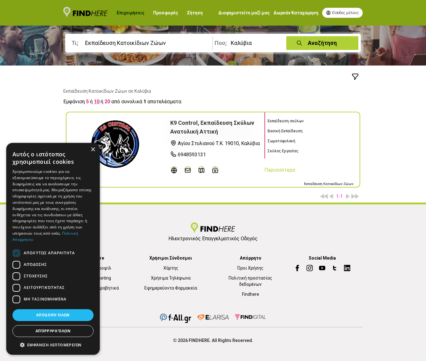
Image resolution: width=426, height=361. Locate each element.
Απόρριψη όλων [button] (53, 331)
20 (107, 102)
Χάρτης (170, 268)
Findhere (250, 294)
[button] (53, 345)
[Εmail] (187, 170)
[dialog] (53, 249)
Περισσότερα (279, 170)
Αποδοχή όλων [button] (53, 315)
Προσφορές (165, 12)
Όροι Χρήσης (250, 268)
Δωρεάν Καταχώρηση (296, 12)
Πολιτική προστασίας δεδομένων (250, 281)
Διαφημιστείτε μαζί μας (244, 12)
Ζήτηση (195, 12)
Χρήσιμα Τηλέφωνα (171, 278)
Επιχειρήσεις (130, 12)
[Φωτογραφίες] (215, 170)
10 (96, 102)
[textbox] (140, 43)
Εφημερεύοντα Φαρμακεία (170, 287)
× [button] (92, 149)
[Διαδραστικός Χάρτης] (201, 170)
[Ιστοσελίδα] (174, 170)
